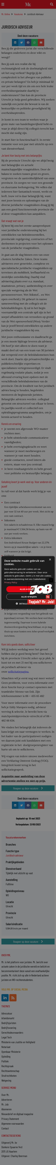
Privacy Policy (10, 582)
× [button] (50, 560)
